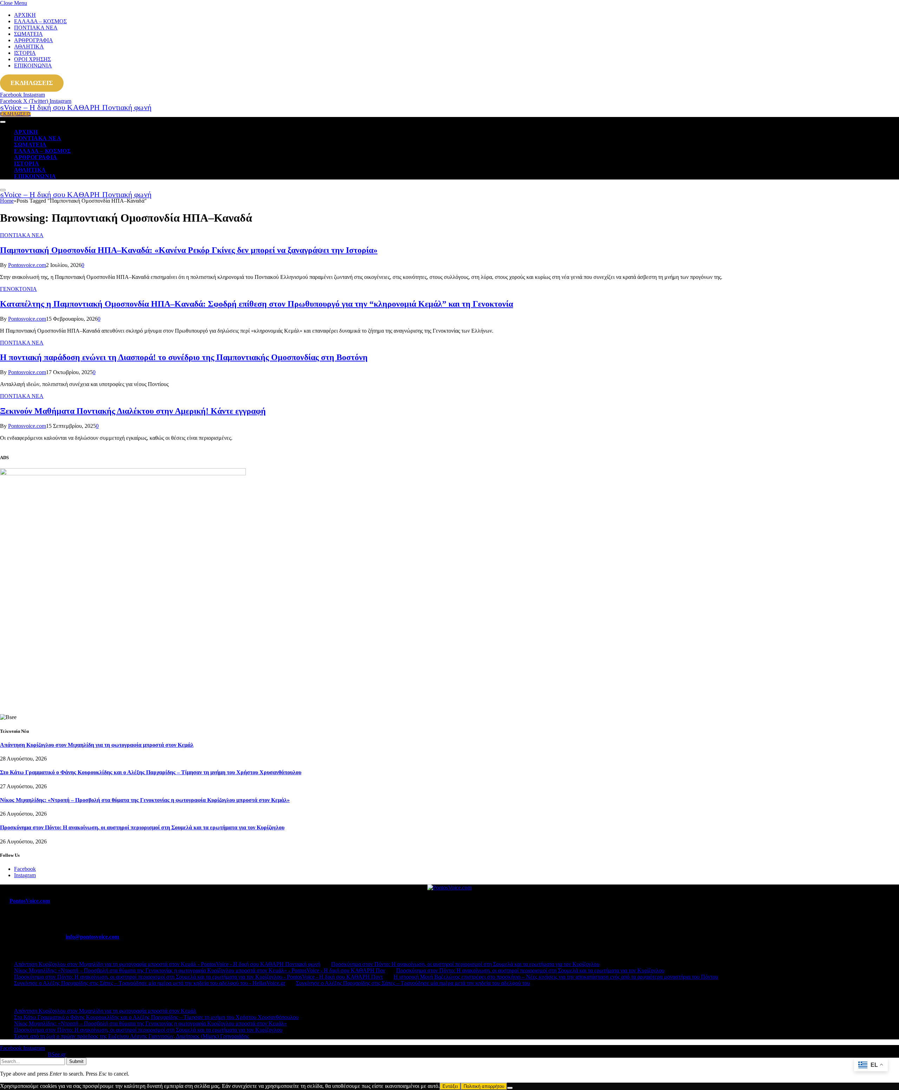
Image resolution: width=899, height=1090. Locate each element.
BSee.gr (56, 1054)
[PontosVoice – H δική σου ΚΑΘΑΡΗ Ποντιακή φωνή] (63, 107)
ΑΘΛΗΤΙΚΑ (29, 47)
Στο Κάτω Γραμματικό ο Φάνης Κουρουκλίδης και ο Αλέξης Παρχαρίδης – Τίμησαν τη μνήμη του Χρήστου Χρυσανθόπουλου (150, 772)
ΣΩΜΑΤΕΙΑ (28, 34)
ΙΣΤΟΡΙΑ (25, 53)
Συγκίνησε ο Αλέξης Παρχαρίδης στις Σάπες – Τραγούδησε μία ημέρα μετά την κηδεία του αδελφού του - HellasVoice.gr (149, 983)
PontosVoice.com (29, 901)
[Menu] (3, 122)
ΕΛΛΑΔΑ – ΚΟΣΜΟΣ (40, 21)
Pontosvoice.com (27, 265)
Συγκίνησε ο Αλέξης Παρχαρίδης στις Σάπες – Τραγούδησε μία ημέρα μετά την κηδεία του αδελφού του (413, 983)
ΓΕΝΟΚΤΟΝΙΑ (18, 289)
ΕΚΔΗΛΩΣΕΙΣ (32, 82)
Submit (76, 1061)
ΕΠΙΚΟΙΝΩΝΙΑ (33, 65)
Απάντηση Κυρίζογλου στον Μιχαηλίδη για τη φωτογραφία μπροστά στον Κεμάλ (96, 745)
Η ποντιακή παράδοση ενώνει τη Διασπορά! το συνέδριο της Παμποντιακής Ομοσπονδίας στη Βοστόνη (184, 357)
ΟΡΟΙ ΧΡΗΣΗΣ (32, 59)
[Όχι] (510, 1088)
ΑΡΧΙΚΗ (25, 15)
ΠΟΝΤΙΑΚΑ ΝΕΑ (36, 28)
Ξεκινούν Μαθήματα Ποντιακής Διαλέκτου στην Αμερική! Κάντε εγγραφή (133, 411)
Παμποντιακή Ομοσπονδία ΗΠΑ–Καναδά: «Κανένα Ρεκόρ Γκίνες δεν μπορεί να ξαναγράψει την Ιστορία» (189, 250)
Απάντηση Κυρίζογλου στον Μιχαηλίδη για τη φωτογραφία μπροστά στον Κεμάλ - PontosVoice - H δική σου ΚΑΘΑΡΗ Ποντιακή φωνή (167, 964)
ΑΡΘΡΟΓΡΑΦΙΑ (33, 40)
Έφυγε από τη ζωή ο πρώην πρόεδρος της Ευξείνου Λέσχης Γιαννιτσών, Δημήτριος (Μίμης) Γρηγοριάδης (131, 1036)
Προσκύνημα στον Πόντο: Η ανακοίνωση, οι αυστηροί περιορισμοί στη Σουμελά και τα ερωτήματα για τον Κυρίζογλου (142, 827)
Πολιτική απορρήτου (484, 1086)
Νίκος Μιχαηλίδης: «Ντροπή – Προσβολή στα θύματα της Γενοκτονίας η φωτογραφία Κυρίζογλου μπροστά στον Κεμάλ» (145, 800)
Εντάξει (450, 1086)
